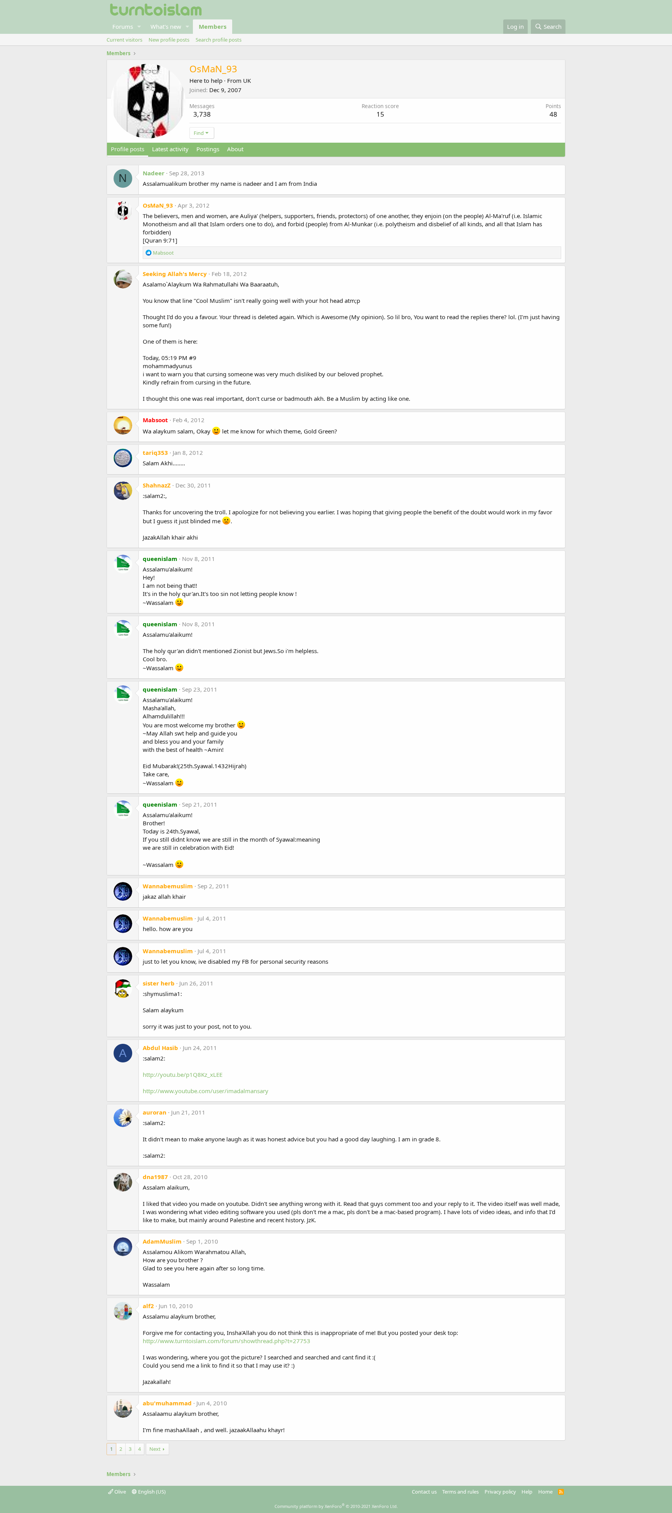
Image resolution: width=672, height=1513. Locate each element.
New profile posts (169, 39)
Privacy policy (500, 1491)
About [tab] (235, 149)
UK (247, 80)
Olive (119, 1491)
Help (527, 1491)
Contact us (424, 1491)
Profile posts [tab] (127, 149)
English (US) (151, 1491)
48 (553, 114)
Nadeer (153, 173)
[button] (139, 26)
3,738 (202, 114)
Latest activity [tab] (170, 149)
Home (545, 1491)
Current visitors (124, 39)
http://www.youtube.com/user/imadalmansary (205, 1091)
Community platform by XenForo (336, 1506)
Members (212, 26)
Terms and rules (460, 1491)
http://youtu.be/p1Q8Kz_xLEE (182, 1074)
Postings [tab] (207, 149)
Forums (122, 26)
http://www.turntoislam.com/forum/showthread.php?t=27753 (226, 1341)
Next (155, 1448)
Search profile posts (219, 39)
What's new (165, 26)
